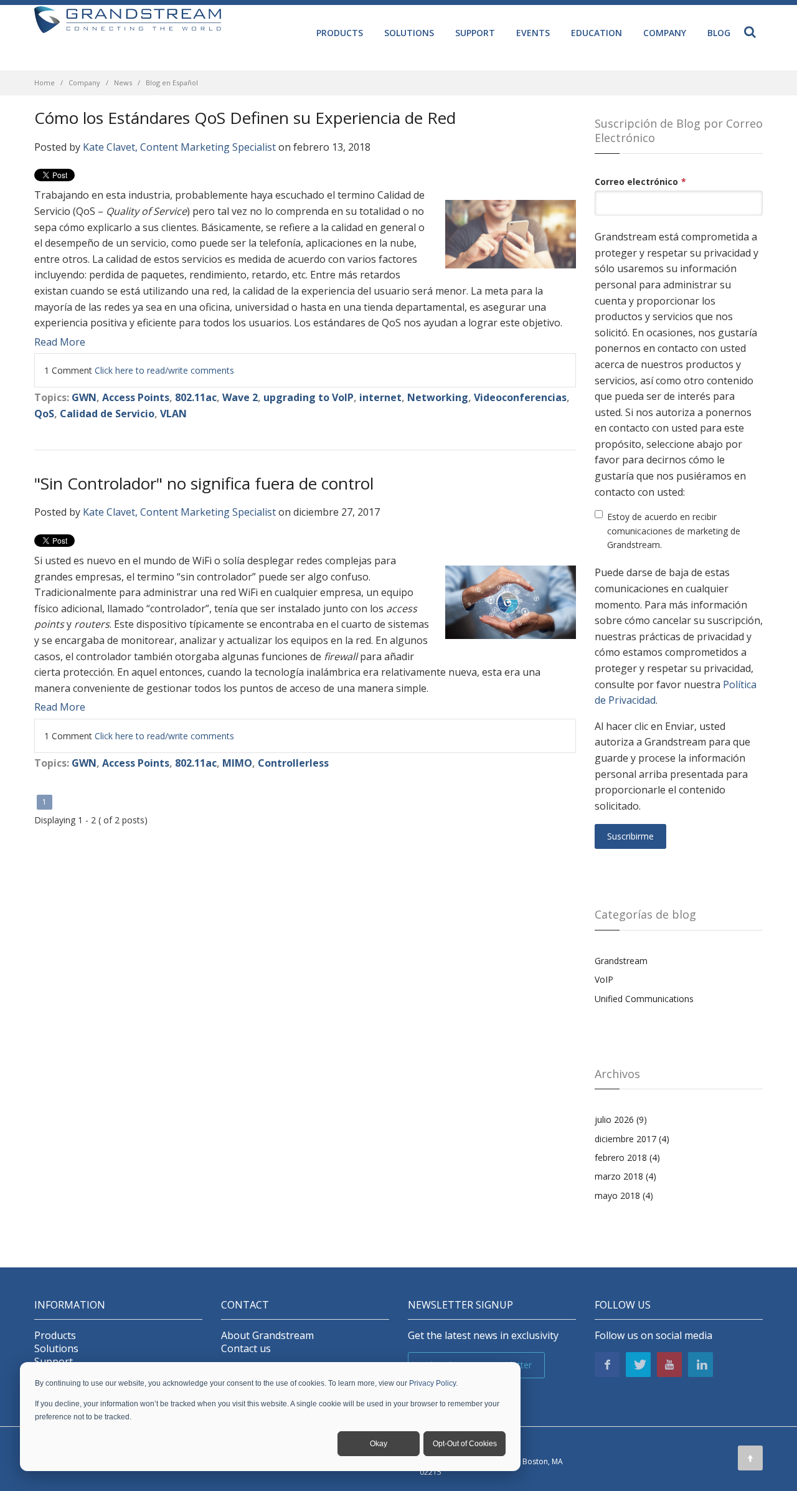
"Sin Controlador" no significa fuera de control (204, 483)
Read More (59, 342)
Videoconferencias (520, 397)
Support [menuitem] (475, 33)
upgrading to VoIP (308, 397)
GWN (84, 397)
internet (380, 397)
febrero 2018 (627, 1157)
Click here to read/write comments (164, 370)
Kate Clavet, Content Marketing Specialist (179, 147)
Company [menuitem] (664, 33)
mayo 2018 (624, 1195)
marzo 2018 (625, 1176)
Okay (378, 1443)
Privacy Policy (432, 1383)
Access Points (135, 397)
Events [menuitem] (533, 33)
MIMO (237, 763)
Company (84, 82)
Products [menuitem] (339, 33)
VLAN (173, 413)
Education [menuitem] (596, 33)
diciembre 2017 (632, 1139)
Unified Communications (644, 999)
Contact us (246, 1348)
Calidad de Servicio (107, 413)
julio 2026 (621, 1119)
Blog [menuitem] (718, 33)
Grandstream (621, 961)
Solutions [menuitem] (409, 33)
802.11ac (196, 397)
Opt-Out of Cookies (465, 1443)
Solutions (56, 1348)
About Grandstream (267, 1335)
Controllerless (293, 763)
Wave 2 (240, 397)
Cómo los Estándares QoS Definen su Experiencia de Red (245, 118)
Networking (437, 397)
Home (44, 82)
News (123, 82)
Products (55, 1335)
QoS (44, 413)
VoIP (604, 979)
